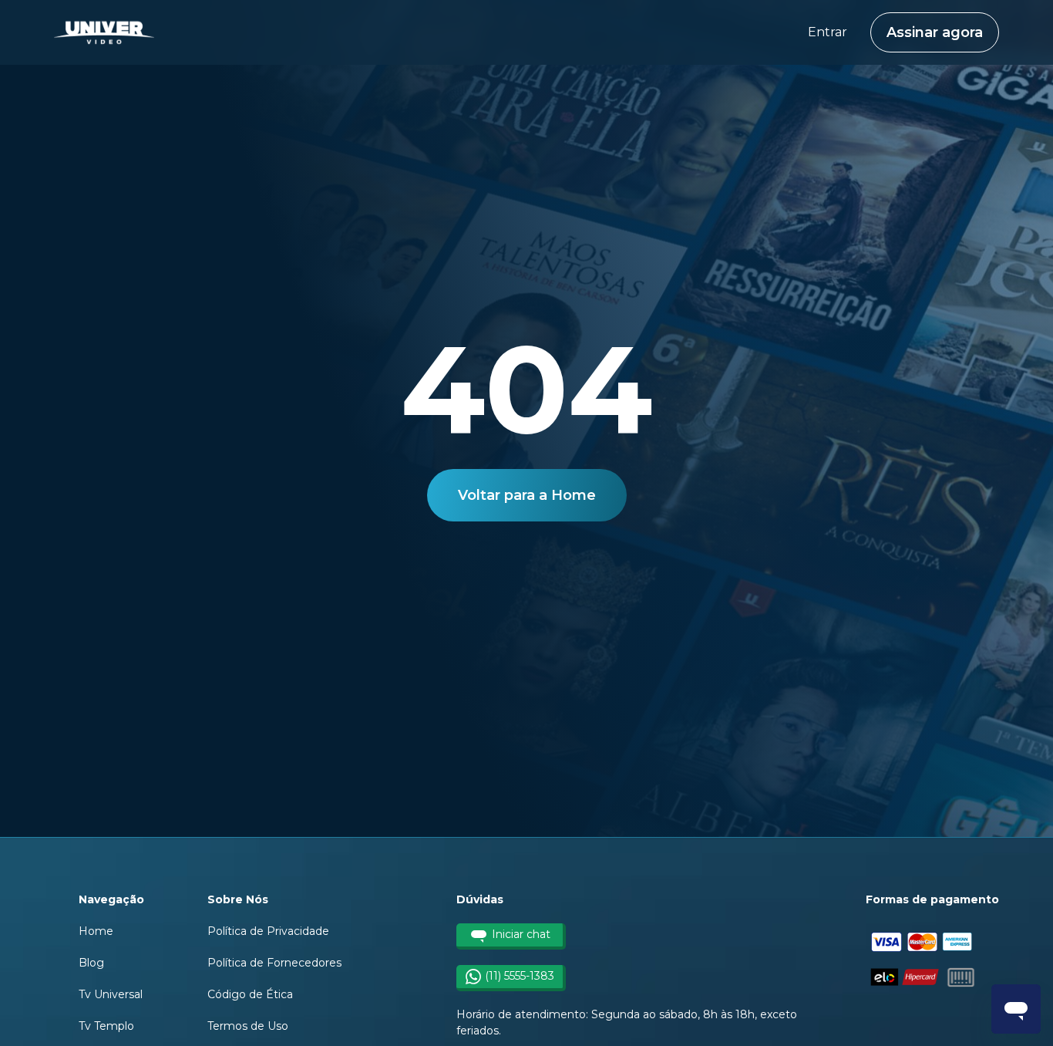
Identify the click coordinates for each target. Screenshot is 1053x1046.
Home (96, 931)
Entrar (827, 32)
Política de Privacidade (268, 931)
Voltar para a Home (527, 495)
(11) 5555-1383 (519, 976)
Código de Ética (250, 994)
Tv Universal (111, 994)
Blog (91, 963)
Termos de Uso (247, 1026)
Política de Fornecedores (274, 963)
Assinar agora (934, 32)
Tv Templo (106, 1026)
